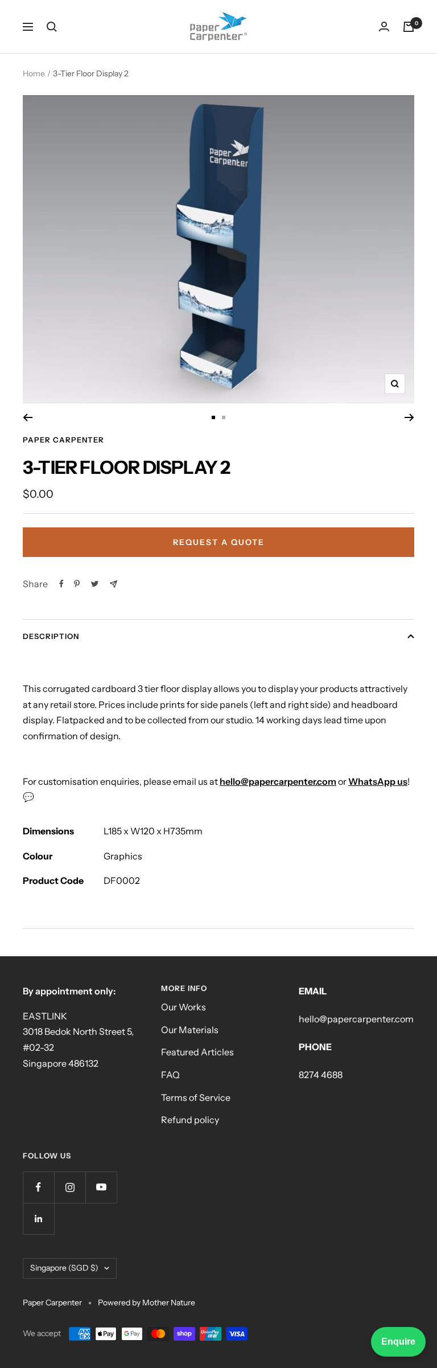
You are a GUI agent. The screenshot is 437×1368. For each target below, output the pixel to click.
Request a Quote (219, 542)
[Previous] (27, 417)
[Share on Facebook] (61, 584)
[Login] (384, 26)
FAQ (170, 1074)
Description (51, 636)
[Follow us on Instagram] (69, 1187)
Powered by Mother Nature (146, 1302)
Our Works (183, 1007)
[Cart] (408, 27)
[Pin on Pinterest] (77, 584)
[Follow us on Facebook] (38, 1187)
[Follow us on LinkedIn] (38, 1218)
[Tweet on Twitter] (95, 584)
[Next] (409, 417)
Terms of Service (195, 1097)
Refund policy (190, 1119)
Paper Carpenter (63, 439)
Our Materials (189, 1029)
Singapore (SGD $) (64, 1268)
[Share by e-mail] (113, 584)
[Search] (52, 27)
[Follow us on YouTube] (101, 1187)
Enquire (398, 1341)
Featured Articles (197, 1052)
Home (34, 73)
